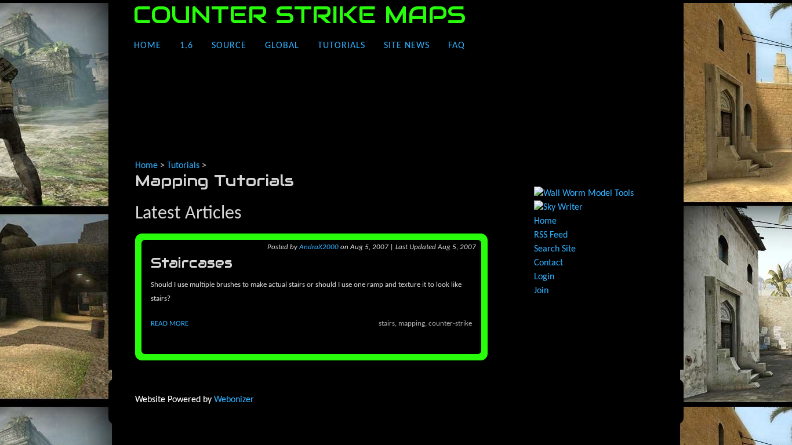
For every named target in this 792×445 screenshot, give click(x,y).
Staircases (191, 263)
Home (147, 45)
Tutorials (341, 45)
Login (544, 277)
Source (229, 45)
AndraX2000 (319, 247)
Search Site (555, 249)
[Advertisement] (346, 128)
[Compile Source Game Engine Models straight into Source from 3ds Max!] (584, 193)
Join (541, 291)
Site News (407, 45)
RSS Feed (551, 235)
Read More (169, 323)
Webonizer (234, 399)
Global (282, 45)
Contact (548, 263)
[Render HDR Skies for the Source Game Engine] (558, 207)
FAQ (456, 45)
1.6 (186, 45)
